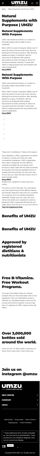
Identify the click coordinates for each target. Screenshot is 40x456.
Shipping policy (12, 436)
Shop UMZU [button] (6, 69)
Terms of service (30, 433)
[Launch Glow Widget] (4, 446)
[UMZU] (19, 3)
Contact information (25, 436)
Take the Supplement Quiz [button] (12, 207)
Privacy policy (18, 433)
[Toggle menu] (3, 3)
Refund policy (8, 433)
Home (4, 9)
